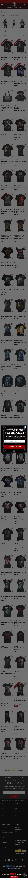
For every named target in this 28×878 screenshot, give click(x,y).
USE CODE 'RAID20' (14, 876)
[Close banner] (26, 875)
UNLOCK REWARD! (15, 447)
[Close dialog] (25, 427)
